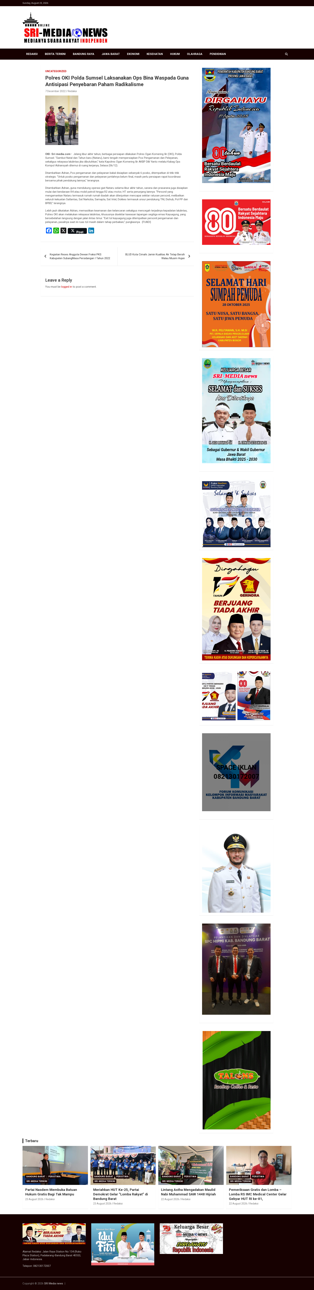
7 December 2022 (55, 91)
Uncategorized (56, 71)
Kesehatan (155, 54)
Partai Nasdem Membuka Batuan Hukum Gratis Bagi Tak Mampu (51, 1192)
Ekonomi (133, 54)
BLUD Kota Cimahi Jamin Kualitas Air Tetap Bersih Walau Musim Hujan (155, 256)
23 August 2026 (34, 1199)
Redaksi (32, 54)
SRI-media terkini (36, 1181)
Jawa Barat (111, 54)
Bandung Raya (83, 54)
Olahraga (194, 54)
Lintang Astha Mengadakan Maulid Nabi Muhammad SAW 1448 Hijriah (188, 1192)
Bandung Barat (35, 1176)
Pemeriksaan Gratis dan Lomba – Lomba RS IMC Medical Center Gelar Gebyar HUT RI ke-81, (258, 1194)
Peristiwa (54, 1176)
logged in (66, 286)
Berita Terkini (55, 54)
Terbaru (31, 1141)
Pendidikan (218, 54)
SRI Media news (53, 1283)
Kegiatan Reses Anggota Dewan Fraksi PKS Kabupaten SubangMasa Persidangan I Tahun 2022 (80, 256)
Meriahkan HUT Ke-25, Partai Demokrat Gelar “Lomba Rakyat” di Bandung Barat (120, 1194)
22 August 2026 (170, 1199)
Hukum (175, 54)
